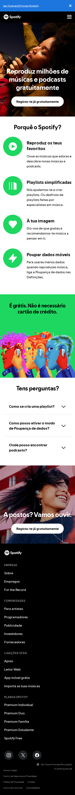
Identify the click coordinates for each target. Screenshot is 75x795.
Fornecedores (14, 642)
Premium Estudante (19, 729)
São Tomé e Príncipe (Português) (56, 764)
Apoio (8, 661)
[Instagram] (8, 755)
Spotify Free (13, 738)
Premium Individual (18, 704)
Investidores (13, 633)
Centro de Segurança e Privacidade (20, 776)
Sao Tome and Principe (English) (21, 6)
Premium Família (16, 721)
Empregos (12, 581)
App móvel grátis (17, 677)
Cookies (31, 782)
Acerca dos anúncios (13, 787)
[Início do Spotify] (12, 16)
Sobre (8, 573)
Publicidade (13, 625)
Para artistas (13, 608)
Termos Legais (10, 770)
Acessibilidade (33, 787)
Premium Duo (14, 713)
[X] (23, 755)
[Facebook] (37, 755)
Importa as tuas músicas (22, 686)
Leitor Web (12, 669)
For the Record (15, 589)
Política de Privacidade (13, 782)
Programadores (16, 617)
